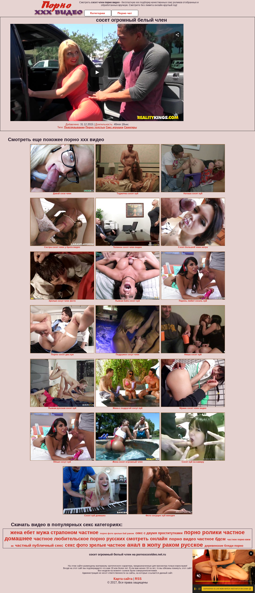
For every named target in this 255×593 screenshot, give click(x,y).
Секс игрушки (114, 127)
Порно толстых (95, 127)
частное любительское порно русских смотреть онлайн (101, 538)
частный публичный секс (39, 545)
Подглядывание (74, 127)
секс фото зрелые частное (95, 545)
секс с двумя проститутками (158, 533)
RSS (138, 578)
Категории (97, 13)
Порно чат (125, 13)
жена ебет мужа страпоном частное (54, 532)
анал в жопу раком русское (165, 545)
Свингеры (130, 127)
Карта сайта (123, 578)
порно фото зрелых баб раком (117, 533)
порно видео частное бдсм (197, 539)
